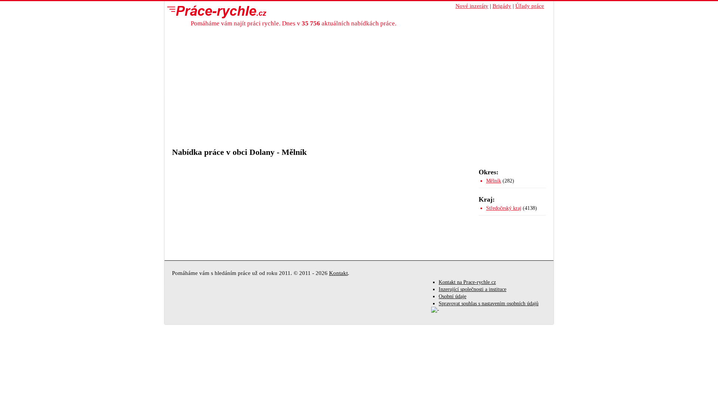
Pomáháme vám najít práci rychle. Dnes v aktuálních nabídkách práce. (293, 23)
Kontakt (338, 273)
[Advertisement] (359, 91)
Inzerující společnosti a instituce (472, 289)
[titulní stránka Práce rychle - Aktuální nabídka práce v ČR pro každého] (215, 11)
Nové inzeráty (471, 6)
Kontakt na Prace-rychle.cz (467, 282)
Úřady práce (529, 6)
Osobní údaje (452, 296)
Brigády (502, 6)
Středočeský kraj (503, 208)
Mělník (493, 181)
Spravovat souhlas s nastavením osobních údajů (488, 303)
